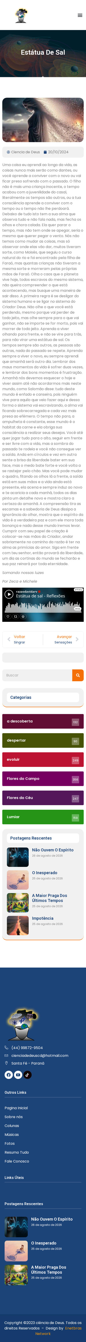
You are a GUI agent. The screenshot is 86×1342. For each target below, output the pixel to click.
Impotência (42, 918)
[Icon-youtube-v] (18, 1075)
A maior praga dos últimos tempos (49, 898)
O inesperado (44, 872)
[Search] (78, 675)
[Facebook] (9, 1075)
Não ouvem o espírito (53, 850)
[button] (80, 15)
